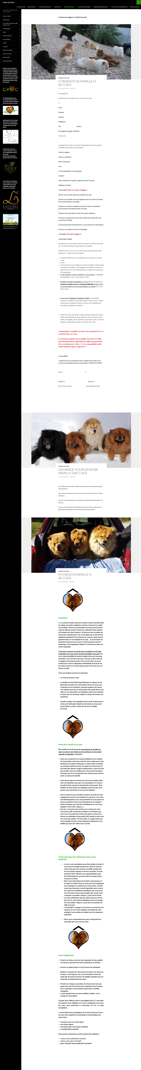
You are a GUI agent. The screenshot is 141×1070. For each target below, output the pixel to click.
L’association (31, 6)
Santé (4, 32)
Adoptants (57, 6)
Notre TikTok (6, 57)
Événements (6, 19)
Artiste (5, 43)
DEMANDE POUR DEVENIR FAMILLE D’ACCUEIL (78, 471)
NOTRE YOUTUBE (7, 53)
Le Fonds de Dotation (45, 6)
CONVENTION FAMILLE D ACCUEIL (77, 83)
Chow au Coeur (8, 2)
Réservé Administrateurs (100, 6)
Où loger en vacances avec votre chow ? (10, 24)
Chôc (73, 88)
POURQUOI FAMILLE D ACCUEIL (75, 576)
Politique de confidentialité (119, 6)
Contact (5, 46)
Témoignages (6, 28)
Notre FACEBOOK (7, 61)
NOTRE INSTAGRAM (7, 50)
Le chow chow (21, 6)
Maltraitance (6, 39)
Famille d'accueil (63, 78)
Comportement (7, 35)
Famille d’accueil (69, 6)
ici (64, 495)
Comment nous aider (84, 6)
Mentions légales (135, 6)
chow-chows (7, 16)
